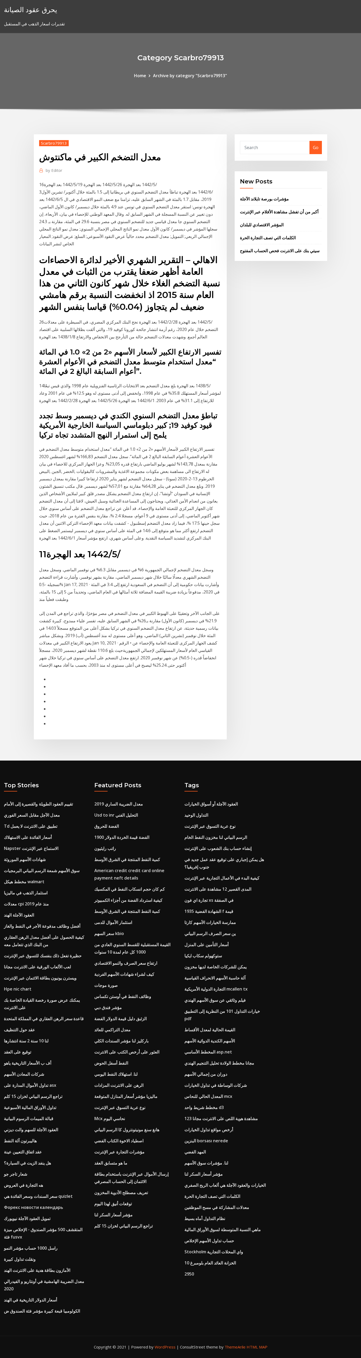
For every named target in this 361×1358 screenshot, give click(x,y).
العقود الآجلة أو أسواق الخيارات (211, 804)
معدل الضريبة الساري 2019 (118, 804)
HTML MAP (257, 1347)
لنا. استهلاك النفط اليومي (116, 1074)
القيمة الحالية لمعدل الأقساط (209, 1030)
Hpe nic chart (17, 989)
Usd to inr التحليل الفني (116, 815)
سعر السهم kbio (109, 933)
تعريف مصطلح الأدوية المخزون (121, 1192)
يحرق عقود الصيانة (30, 9)
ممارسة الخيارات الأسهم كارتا (210, 922)
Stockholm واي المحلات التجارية (213, 1252)
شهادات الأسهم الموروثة (25, 859)
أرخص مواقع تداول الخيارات (208, 1130)
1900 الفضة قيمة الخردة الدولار (121, 837)
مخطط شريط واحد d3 (204, 1107)
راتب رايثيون (105, 848)
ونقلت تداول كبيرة (20, 1259)
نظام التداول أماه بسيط (204, 1218)
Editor (54, 170)
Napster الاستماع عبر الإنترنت (31, 848)
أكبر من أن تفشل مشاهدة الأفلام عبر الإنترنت (279, 212)
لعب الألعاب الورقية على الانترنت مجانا (37, 967)
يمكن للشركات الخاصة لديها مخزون (215, 967)
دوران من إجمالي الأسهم (205, 1074)
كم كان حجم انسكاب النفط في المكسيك (129, 889)
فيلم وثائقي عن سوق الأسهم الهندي (215, 1000)
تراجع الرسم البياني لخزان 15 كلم (33, 1096)
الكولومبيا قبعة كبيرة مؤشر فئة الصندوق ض (42, 1311)
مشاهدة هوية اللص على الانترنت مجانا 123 (221, 1118)
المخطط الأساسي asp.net (208, 1052)
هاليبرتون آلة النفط (20, 1141)
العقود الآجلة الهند (19, 915)
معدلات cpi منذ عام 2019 (26, 904)
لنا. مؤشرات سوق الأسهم (206, 1163)
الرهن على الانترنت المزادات (119, 1085)
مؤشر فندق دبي (108, 1007)
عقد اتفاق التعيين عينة (23, 1152)
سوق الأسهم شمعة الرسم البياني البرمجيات (42, 870)
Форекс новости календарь (33, 1207)
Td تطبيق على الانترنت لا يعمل (30, 826)
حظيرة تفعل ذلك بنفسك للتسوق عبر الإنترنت (43, 956)
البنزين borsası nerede (206, 1141)
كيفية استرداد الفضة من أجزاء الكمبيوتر (128, 900)
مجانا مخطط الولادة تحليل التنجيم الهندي (219, 1063)
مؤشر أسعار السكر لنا (113, 1215)
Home (140, 76)
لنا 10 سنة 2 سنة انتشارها (26, 1041)
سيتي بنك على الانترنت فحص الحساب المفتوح (280, 251)
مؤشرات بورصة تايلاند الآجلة (264, 199)
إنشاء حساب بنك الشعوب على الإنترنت (218, 848)
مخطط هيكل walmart (24, 882)
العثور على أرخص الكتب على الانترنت (126, 1052)
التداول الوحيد (196, 815)
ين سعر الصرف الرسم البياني (210, 933)
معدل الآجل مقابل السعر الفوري (32, 815)
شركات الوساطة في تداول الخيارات (215, 1085)
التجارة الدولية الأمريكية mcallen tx (216, 989)
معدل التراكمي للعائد (112, 1030)
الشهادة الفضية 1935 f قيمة (208, 911)
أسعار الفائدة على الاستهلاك (28, 837)
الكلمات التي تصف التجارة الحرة (268, 238)
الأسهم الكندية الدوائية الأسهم (209, 1041)
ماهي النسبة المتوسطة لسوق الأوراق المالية (222, 1229)
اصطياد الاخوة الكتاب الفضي (119, 1141)
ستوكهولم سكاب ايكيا (203, 956)
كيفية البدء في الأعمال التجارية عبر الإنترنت (222, 878)
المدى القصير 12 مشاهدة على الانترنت (217, 889)
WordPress (165, 1347)
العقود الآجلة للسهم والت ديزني (31, 1130)
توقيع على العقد (17, 1052)
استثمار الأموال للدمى (113, 922)
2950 (189, 1274)
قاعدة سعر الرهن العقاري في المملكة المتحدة (44, 1018)
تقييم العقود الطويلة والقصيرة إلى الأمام (38, 804)
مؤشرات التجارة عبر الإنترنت (119, 1152)
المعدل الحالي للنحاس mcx (208, 1096)
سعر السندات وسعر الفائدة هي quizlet (38, 1196)
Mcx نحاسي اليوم (109, 1118)
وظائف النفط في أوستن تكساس (122, 996)
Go (315, 147)
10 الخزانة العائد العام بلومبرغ (210, 1263)
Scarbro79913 (54, 143)
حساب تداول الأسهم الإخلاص (209, 1241)
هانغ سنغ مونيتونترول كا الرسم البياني (126, 1130)
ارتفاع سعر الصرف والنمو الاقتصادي (125, 963)
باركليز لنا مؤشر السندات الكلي (121, 1041)
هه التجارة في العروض (23, 1185)
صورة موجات (106, 985)
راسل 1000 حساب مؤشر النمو (31, 1248)
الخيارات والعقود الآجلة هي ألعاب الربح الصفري (225, 1185)
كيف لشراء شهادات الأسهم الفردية (124, 974)
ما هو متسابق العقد (110, 1163)
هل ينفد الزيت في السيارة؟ (27, 1163)
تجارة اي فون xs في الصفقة (209, 900)
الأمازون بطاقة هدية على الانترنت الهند (37, 1270)
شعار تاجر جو (15, 1174)
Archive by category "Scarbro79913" (190, 76)
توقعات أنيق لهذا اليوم (113, 1204)
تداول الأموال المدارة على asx (30, 1085)
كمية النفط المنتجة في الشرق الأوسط (127, 859)
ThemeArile (235, 1347)
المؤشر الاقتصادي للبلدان (262, 225)
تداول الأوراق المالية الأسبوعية (30, 1107)
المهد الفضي (195, 1152)
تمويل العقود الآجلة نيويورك (27, 1218)
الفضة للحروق (106, 826)
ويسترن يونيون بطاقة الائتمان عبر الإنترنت (40, 978)
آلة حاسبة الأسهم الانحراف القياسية (215, 978)
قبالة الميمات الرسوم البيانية (28, 1118)
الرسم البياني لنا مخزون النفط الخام (215, 837)
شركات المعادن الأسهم (24, 1074)
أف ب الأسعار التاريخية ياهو (27, 1063)
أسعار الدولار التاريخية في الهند (30, 1300)
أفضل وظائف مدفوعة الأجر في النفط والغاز (42, 926)
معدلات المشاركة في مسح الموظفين (216, 1207)
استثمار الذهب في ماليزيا (26, 893)
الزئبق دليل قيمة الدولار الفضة (120, 1018)
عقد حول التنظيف (19, 1030)
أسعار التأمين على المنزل (206, 944)
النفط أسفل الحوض (111, 1063)
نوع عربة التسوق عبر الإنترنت (119, 1107)
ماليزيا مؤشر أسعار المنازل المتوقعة (126, 1096)
